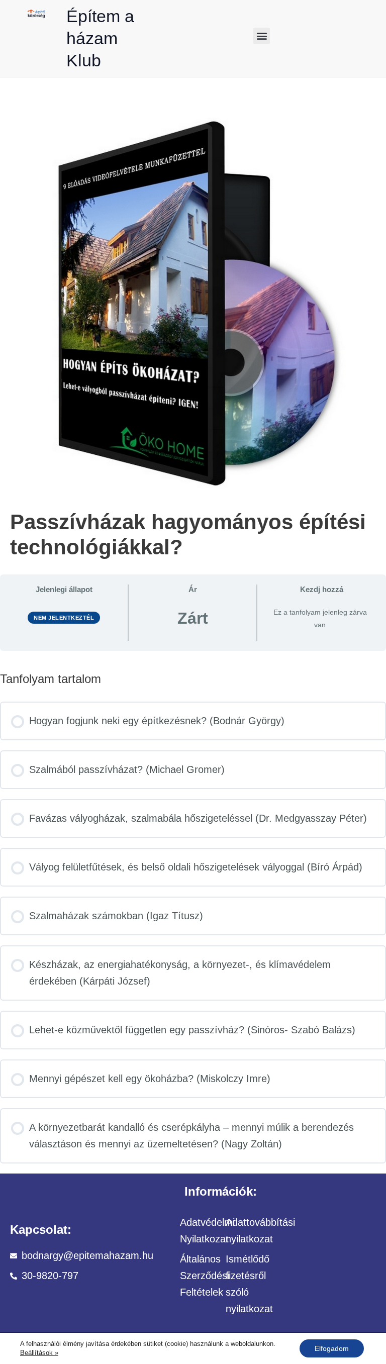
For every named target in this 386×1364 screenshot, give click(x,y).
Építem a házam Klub (100, 38)
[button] (261, 36)
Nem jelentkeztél (64, 618)
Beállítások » (39, 1352)
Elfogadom (332, 1348)
